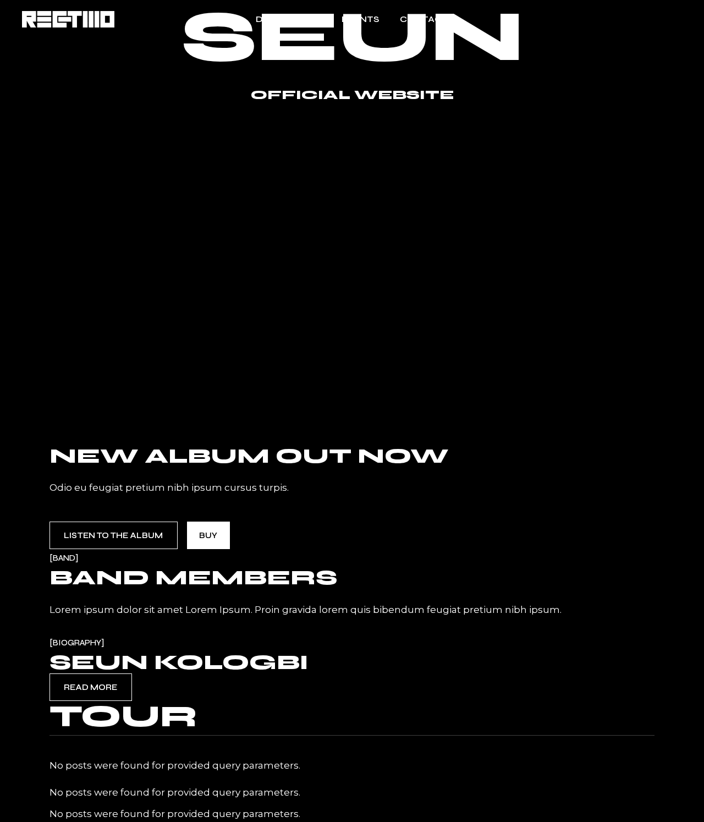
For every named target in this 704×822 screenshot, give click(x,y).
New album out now (249, 456)
